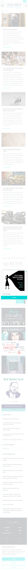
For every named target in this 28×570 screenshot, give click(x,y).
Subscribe (14, 297)
